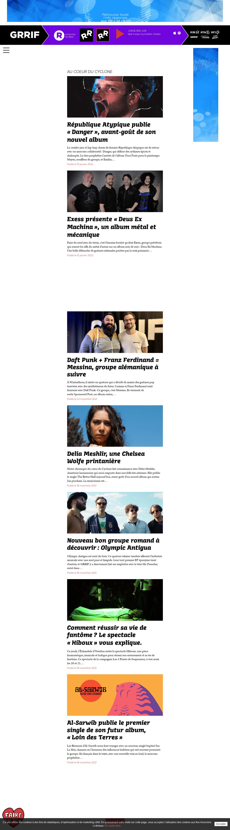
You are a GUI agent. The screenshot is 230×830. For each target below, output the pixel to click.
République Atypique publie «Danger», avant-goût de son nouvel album (111, 132)
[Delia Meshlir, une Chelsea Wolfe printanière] (115, 445)
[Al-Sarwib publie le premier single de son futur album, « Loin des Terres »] (115, 714)
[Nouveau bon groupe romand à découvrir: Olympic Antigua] (115, 532)
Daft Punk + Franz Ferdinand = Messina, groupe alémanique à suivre (113, 367)
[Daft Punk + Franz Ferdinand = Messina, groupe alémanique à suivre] (115, 351)
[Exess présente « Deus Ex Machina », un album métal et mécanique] (115, 210)
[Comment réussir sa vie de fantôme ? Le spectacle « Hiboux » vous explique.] (115, 619)
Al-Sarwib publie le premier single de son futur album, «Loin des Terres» (108, 730)
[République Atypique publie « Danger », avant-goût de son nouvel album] (115, 116)
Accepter (221, 824)
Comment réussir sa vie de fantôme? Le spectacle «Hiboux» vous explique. (107, 635)
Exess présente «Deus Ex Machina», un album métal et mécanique (111, 227)
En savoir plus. (113, 825)
